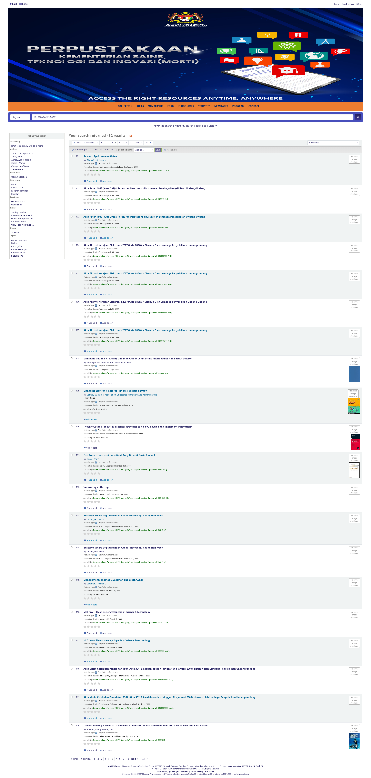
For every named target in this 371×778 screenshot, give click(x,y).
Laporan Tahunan (19, 190)
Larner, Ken (107, 729)
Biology (14, 243)
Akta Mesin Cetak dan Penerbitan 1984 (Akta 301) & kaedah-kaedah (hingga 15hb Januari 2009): (169, 668)
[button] (13, 4)
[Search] (358, 117)
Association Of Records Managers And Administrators (131, 394)
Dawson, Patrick (123, 362)
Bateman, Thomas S (96, 583)
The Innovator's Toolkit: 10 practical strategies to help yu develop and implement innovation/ (137, 426)
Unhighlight (80, 149)
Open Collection (19, 176)
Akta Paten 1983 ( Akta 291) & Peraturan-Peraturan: (144, 188)
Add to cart (107, 181)
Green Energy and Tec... (22, 218)
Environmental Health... (22, 215)
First (78, 142)
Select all (97, 149)
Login (336, 4)
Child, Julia (16, 246)
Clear (360, 4)
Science (15, 232)
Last (147, 142)
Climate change (19, 249)
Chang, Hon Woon (20, 166)
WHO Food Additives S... (22, 224)
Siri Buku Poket (18, 221)
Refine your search (37, 135)
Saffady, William (94, 394)
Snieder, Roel (93, 729)
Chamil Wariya (18, 163)
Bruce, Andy (93, 459)
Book (13, 184)
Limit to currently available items (27, 145)
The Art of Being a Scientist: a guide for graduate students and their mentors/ (145, 725)
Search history (348, 4)
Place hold (91, 181)
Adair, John (16, 156)
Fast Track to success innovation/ (119, 455)
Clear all (109, 149)
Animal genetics (19, 240)
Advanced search (163, 126)
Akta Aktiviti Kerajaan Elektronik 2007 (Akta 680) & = (145, 245)
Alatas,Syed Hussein (21, 159)
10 (131, 142)
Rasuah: (100, 156)
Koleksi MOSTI (18, 187)
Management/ (113, 580)
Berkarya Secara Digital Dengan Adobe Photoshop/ (123, 515)
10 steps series (18, 212)
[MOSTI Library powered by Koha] (185, 55)
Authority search (184, 126)
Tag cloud (201, 126)
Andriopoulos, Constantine (100, 362)
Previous (90, 142)
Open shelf (16, 204)
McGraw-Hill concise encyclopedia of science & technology (116, 612)
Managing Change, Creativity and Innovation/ (137, 358)
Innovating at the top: (96, 487)
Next (137, 142)
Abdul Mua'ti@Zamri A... (23, 153)
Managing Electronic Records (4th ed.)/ (115, 390)
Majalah (15, 194)
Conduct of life (18, 252)
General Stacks (18, 201)
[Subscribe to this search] (130, 136)
